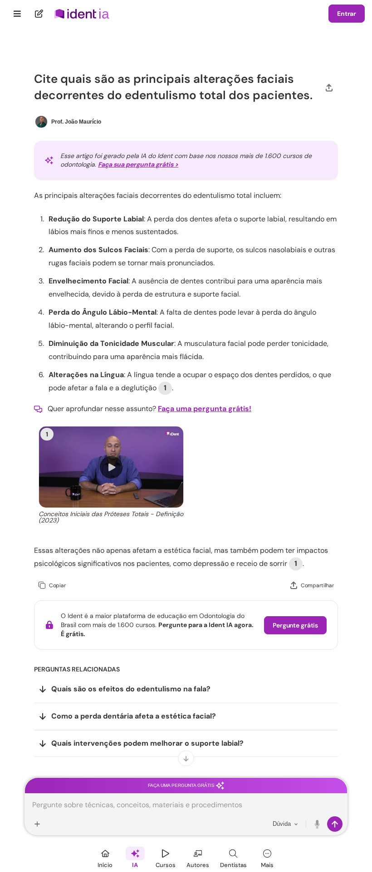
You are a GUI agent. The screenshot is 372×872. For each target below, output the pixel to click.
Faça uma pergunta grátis (182, 785)
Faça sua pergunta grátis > (138, 164)
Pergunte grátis (295, 625)
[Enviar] (335, 824)
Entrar (346, 14)
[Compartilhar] (329, 87)
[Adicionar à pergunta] (37, 824)
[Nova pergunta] (39, 13)
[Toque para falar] (317, 824)
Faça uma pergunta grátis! (204, 408)
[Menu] (17, 13)
